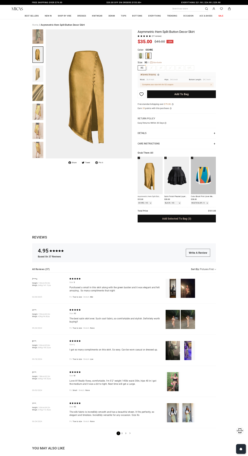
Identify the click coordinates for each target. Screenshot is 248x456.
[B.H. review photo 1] (173, 350)
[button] (129, 433)
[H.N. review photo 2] (188, 319)
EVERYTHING (154, 16)
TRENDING (172, 16)
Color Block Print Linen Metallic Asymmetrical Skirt (211, 196)
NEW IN (48, 16)
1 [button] (118, 433)
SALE (220, 16)
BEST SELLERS (32, 16)
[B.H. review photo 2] (188, 350)
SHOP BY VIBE (64, 16)
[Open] (241, 449)
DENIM (111, 16)
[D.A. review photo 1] (173, 381)
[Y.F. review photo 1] (173, 412)
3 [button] (125, 433)
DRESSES (81, 16)
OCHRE (148, 56)
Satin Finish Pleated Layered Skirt (178, 196)
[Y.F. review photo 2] (188, 412)
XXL (189, 67)
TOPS (123, 16)
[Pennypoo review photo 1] (173, 288)
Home (35, 25)
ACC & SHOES (205, 16)
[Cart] (229, 9)
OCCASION (188, 16)
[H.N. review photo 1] (173, 319)
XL (179, 67)
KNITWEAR (97, 16)
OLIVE (141, 56)
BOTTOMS (137, 16)
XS (142, 67)
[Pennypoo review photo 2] (188, 288)
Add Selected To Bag (176, 218)
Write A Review (198, 252)
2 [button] (122, 433)
